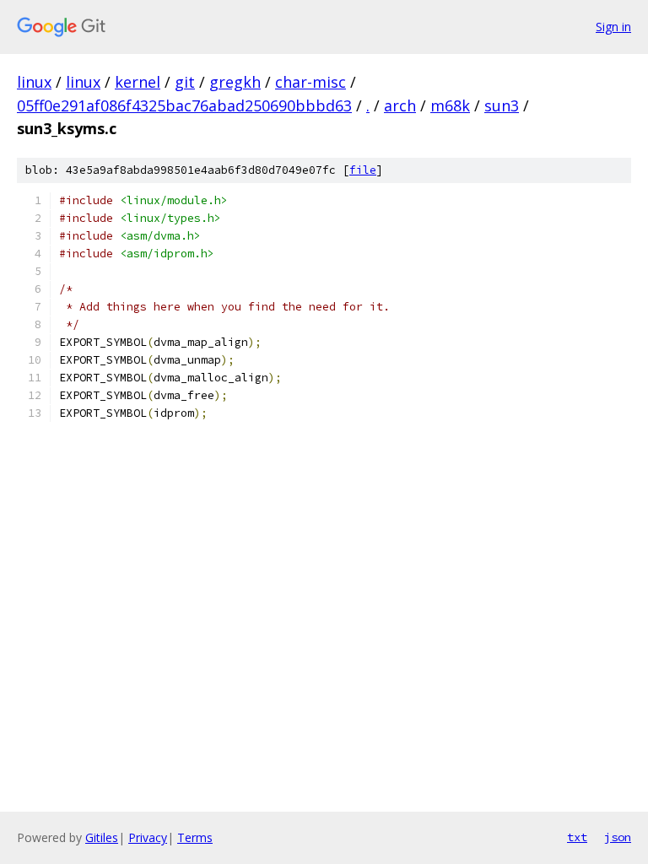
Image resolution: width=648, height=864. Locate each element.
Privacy (147, 837)
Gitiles (101, 837)
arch (400, 105)
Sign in (613, 27)
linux (34, 82)
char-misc (310, 82)
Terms (195, 837)
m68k (450, 105)
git (185, 82)
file (362, 170)
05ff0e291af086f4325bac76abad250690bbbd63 (184, 105)
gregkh (235, 82)
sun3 (501, 105)
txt (577, 837)
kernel (137, 82)
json (617, 837)
